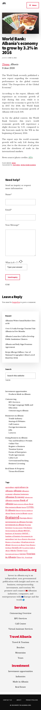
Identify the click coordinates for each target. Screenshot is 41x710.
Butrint (24, 507)
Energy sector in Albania (19, 513)
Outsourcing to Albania (18, 411)
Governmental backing (18, 461)
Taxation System (16, 449)
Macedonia (31, 539)
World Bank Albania (28, 165)
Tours (20, 658)
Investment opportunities (16, 391)
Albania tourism (12, 500)
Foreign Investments (17, 427)
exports (30, 513)
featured (16, 165)
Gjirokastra (27, 528)
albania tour (29, 497)
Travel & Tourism (20, 642)
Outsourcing (10, 399)
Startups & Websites (17, 421)
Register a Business (17, 446)
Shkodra (13, 550)
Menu (34, 5)
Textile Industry (15, 419)
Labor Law (13, 458)
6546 (7, 284)
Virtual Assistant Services (20, 629)
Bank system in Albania (21, 504)
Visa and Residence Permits (20, 441)
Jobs (10, 430)
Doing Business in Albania (16, 438)
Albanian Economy (15, 497)
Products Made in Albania (20, 394)
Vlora (18, 557)
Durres (18, 510)
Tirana (5, 64)
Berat (31, 504)
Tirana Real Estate (16, 471)
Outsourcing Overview (20, 613)
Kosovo (25, 539)
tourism (22, 554)
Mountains (20, 653)
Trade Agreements (16, 455)
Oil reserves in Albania (18, 545)
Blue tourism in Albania (13, 507)
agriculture (9, 487)
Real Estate (20, 687)
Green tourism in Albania (14, 531)
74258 (7, 380)
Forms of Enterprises (17, 452)
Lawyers (12, 433)
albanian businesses (21, 494)
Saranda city (17, 548)
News (14, 163)
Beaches (20, 647)
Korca (20, 539)
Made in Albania (20, 682)
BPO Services (14, 402)
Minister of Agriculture (12, 542)
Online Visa (14, 443)
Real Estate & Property (14, 469)
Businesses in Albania (14, 416)
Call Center (20, 624)
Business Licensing (17, 463)
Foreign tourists (18, 528)
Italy (16, 539)
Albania (17, 491)
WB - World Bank (26, 557)
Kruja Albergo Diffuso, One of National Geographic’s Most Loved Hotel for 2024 (20, 355)
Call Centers (14, 424)
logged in (16, 302)
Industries (20, 676)
